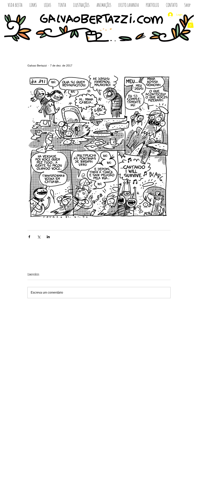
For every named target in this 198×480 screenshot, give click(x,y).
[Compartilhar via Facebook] (29, 237)
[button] (190, 24)
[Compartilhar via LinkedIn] (48, 237)
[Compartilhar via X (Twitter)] (39, 237)
